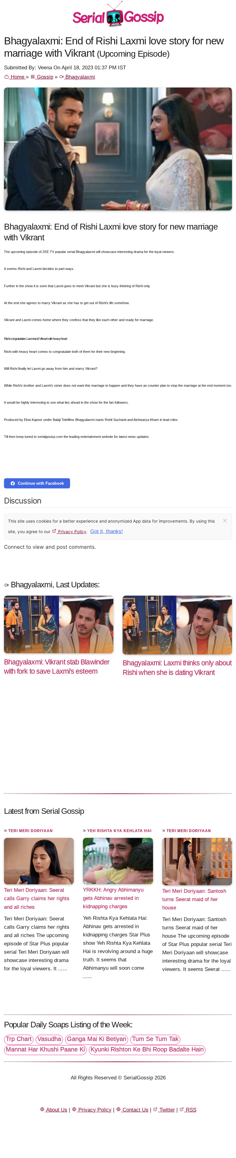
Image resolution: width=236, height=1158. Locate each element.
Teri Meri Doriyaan (30, 831)
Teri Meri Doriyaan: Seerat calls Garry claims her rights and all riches (36, 898)
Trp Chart (19, 1038)
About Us (56, 1110)
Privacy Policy (71, 531)
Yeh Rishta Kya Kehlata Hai (119, 831)
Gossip (44, 77)
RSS (190, 1110)
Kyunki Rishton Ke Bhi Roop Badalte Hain (147, 1049)
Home (17, 77)
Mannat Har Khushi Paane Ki (45, 1049)
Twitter (166, 1110)
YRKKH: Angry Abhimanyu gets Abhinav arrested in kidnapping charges (113, 898)
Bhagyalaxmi (79, 77)
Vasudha (49, 1038)
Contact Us (134, 1110)
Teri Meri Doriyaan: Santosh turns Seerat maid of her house (194, 899)
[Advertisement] (118, 741)
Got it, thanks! (106, 531)
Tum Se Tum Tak (155, 1038)
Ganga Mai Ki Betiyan (96, 1038)
